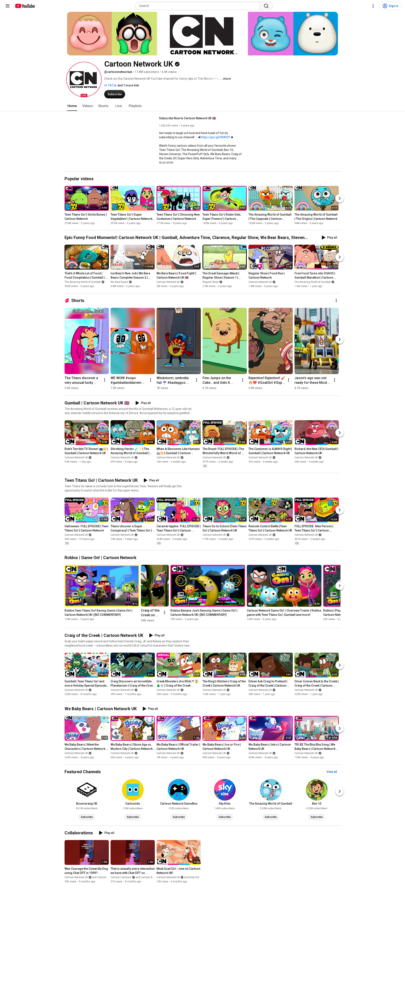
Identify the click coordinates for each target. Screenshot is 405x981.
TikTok (112, 85)
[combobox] (199, 5)
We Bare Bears (119, 281)
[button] (84, 79)
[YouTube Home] (25, 6)
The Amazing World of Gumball (83, 281)
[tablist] (202, 106)
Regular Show (210, 281)
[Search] (266, 6)
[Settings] (373, 5)
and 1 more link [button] (128, 85)
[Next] (339, 198)
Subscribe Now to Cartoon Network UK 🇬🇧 (187, 118)
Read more (166, 162)
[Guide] (7, 5)
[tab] (72, 106)
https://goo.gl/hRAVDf (215, 137)
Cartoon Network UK (168, 281)
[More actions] (336, 300)
